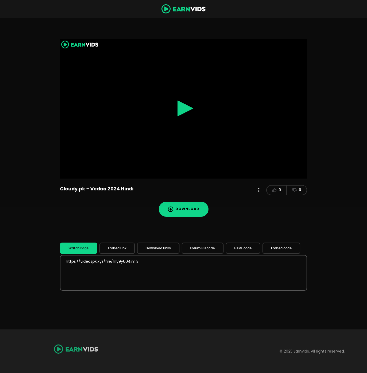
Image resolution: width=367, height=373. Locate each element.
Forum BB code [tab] (202, 248)
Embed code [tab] (281, 248)
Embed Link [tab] (117, 248)
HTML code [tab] (243, 248)
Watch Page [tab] (79, 248)
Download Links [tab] (158, 248)
